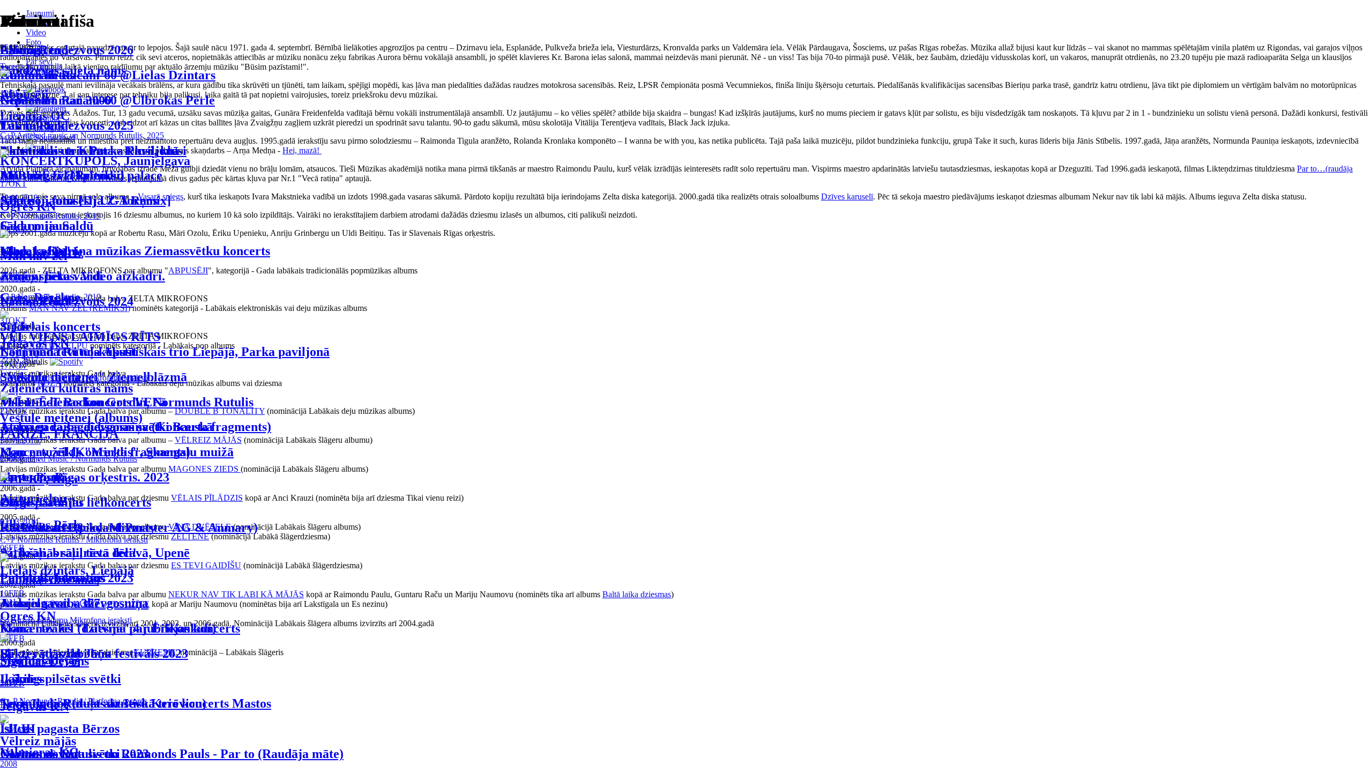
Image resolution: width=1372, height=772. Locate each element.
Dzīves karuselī (847, 196)
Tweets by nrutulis (31, 66)
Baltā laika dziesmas (636, 594)
